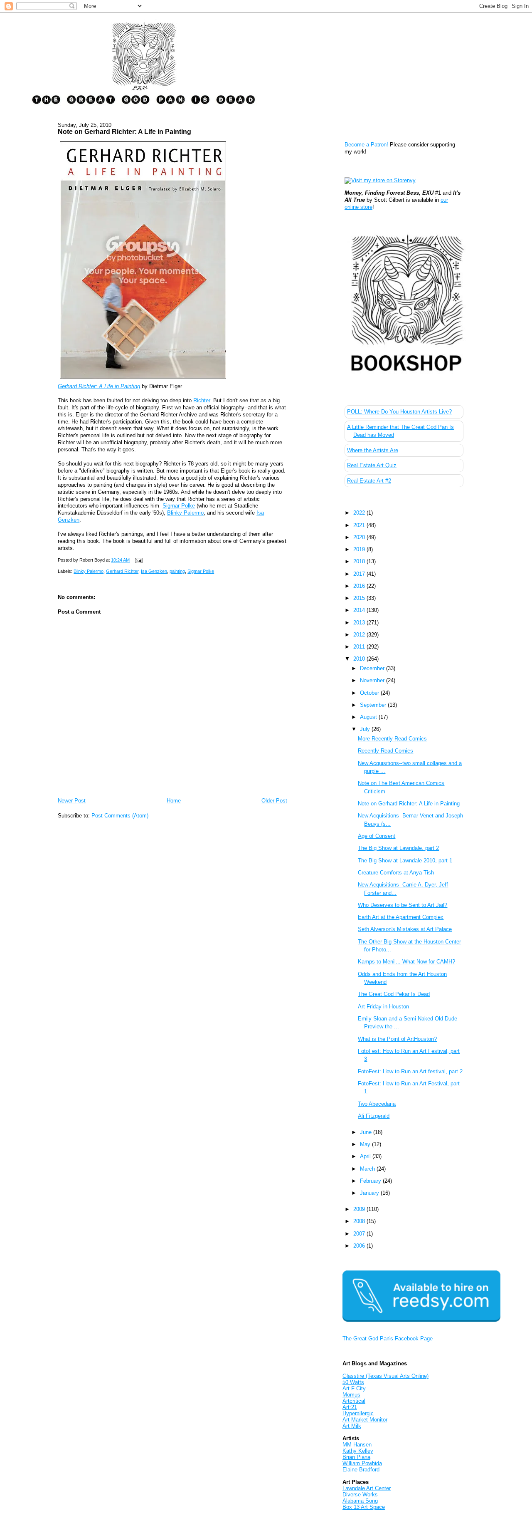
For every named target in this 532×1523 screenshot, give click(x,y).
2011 (360, 647)
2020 (360, 537)
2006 (360, 1246)
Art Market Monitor (364, 1420)
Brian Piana (356, 1457)
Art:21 (349, 1407)
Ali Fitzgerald (373, 1116)
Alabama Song (360, 1501)
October (370, 693)
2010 (360, 659)
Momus (351, 1395)
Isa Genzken (154, 571)
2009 (360, 1209)
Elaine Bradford (360, 1469)
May (366, 1144)
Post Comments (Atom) (119, 815)
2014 (360, 610)
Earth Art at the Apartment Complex (400, 917)
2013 (360, 622)
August (369, 717)
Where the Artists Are (372, 450)
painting (177, 571)
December (373, 668)
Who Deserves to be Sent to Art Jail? (402, 905)
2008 (360, 1221)
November (373, 680)
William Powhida (362, 1463)
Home (174, 800)
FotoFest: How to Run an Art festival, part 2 (410, 1071)
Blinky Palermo (185, 513)
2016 (360, 586)
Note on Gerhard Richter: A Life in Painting (124, 131)
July (366, 729)
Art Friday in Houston (383, 1006)
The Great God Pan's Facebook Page (387, 1338)
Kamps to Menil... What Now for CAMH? (406, 961)
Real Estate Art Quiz (372, 465)
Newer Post (72, 800)
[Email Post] (137, 559)
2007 (360, 1234)
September (374, 705)
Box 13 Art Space (363, 1507)
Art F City (354, 1388)
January (370, 1193)
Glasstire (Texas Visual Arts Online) (385, 1376)
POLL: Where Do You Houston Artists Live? (399, 412)
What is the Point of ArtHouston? (397, 1039)
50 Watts (353, 1382)
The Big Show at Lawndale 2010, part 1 (405, 860)
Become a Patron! (366, 144)
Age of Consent (376, 836)
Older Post (274, 800)
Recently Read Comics (385, 751)
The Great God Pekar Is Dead (394, 994)
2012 (360, 634)
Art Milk (351, 1426)
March (368, 1169)
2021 (360, 525)
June (366, 1132)
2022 (360, 513)
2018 (360, 561)
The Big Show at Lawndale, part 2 (398, 848)
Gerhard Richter (122, 571)
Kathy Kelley (357, 1451)
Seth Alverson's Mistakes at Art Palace (405, 929)
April (366, 1156)
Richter (201, 400)
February (371, 1181)
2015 (360, 598)
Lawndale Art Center (366, 1488)
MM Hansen (357, 1444)
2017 (360, 574)
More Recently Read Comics (392, 738)
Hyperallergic (358, 1413)
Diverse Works (360, 1494)
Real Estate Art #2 (369, 481)
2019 (360, 549)
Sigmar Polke (179, 506)
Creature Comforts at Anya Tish (396, 872)
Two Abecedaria (377, 1104)
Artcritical (353, 1401)
